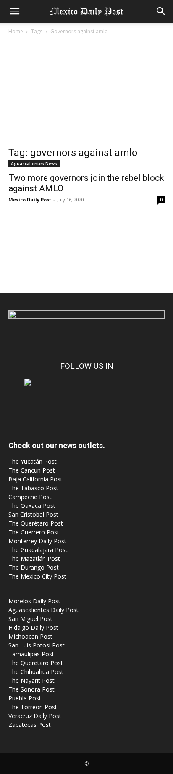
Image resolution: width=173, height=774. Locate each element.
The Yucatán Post (32, 461)
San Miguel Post (30, 619)
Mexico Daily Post (29, 199)
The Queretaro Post (35, 663)
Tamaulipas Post (31, 654)
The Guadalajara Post (38, 550)
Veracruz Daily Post (34, 716)
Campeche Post (30, 497)
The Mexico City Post (37, 576)
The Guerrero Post (33, 532)
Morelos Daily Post (34, 601)
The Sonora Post (31, 689)
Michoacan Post (30, 636)
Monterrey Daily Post (37, 541)
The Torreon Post (32, 707)
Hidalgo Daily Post (33, 627)
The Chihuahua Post (35, 672)
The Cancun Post (31, 470)
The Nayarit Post (31, 680)
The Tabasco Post (33, 488)
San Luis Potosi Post (36, 645)
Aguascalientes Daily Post (43, 610)
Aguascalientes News (34, 163)
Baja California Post (35, 479)
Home (15, 31)
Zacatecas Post (29, 725)
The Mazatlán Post (34, 559)
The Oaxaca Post (31, 506)
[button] (14, 11)
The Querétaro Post (35, 523)
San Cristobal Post (33, 514)
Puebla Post (24, 698)
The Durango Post (33, 567)
